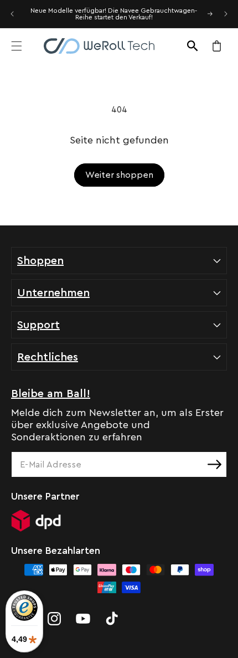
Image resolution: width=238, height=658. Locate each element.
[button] (16, 46)
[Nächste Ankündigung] (226, 14)
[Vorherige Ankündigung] (12, 14)
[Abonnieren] (214, 464)
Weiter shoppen (119, 175)
